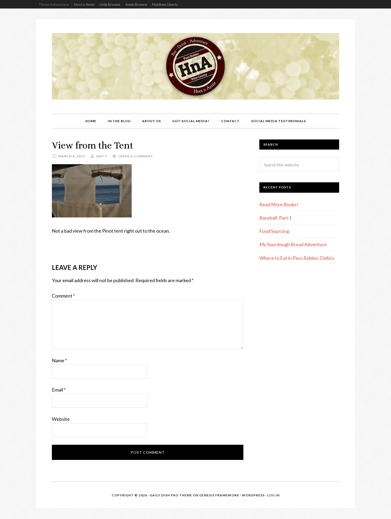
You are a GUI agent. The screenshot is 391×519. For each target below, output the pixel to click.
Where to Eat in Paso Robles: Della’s (297, 258)
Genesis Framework (219, 495)
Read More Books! (278, 204)
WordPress (253, 495)
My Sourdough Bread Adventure (293, 244)
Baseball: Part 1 (275, 218)
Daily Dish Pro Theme (171, 495)
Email (59, 390)
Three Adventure (54, 4)
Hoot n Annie (84, 4)
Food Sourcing (274, 231)
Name (59, 360)
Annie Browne (136, 4)
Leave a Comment (135, 156)
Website (61, 419)
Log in (273, 495)
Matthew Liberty (165, 4)
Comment (63, 296)
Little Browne (109, 4)
